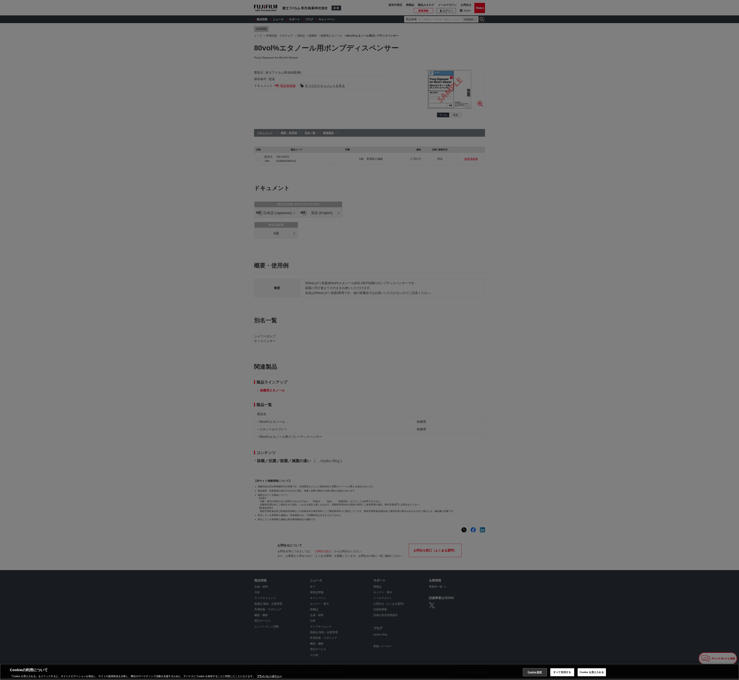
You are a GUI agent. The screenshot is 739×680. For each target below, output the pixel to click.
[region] (369, 672)
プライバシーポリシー (269, 676)
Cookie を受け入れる (592, 672)
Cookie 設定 (535, 672)
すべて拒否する (562, 672)
